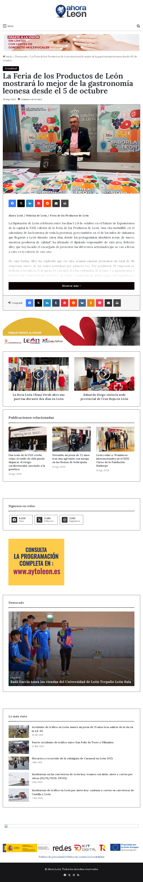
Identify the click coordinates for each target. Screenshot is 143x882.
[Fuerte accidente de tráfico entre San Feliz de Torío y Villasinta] (19, 747)
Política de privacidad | (52, 857)
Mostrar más (70, 285)
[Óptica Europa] (71, 42)
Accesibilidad (96, 857)
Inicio (8, 56)
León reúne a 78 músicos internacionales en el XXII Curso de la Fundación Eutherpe (112, 460)
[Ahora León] (71, 11)
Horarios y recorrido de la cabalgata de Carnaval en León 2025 (72, 758)
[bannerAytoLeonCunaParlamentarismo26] (36, 584)
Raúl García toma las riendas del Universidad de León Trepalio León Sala (70, 682)
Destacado (21, 56)
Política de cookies (76, 857)
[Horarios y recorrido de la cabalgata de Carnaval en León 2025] (19, 763)
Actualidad (11, 68)
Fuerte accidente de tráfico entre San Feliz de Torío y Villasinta (72, 742)
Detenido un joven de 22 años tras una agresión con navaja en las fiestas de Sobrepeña (71, 458)
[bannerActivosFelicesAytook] (71, 330)
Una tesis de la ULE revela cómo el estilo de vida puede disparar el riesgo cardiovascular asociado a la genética (27, 462)
